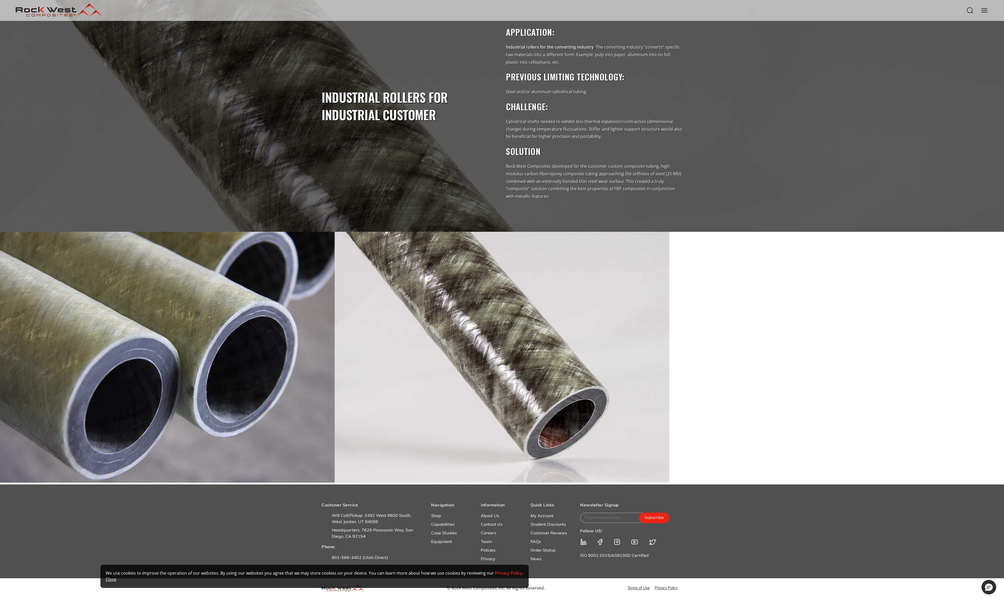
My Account (542, 516)
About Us (490, 516)
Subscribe (654, 518)
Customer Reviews (548, 533)
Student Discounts (548, 525)
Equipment (441, 542)
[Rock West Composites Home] (59, 15)
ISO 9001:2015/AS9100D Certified (614, 556)
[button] (989, 587)
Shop (436, 516)
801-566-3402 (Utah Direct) (360, 558)
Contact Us (492, 525)
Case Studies (444, 533)
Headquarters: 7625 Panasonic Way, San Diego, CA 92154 (372, 533)
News (536, 559)
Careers (488, 533)
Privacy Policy (666, 588)
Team (486, 542)
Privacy (488, 559)
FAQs (535, 542)
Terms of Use (639, 588)
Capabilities (443, 525)
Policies (488, 550)
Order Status (543, 550)
